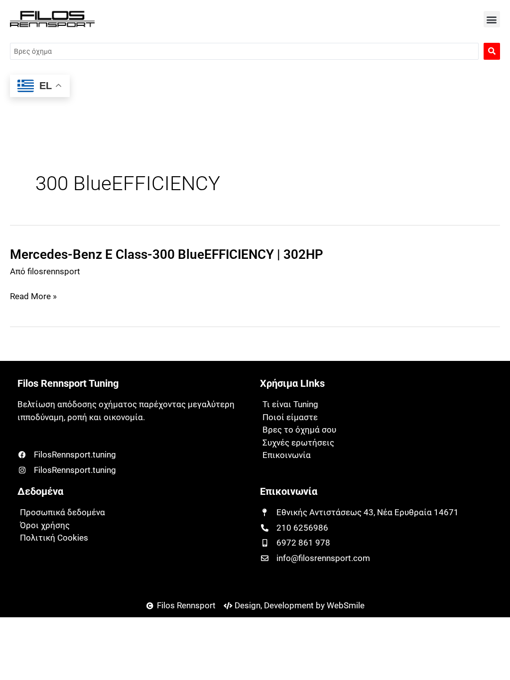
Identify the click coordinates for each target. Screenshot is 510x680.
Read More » (33, 296)
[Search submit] (492, 51)
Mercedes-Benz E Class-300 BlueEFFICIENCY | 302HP (166, 254)
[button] (492, 19)
